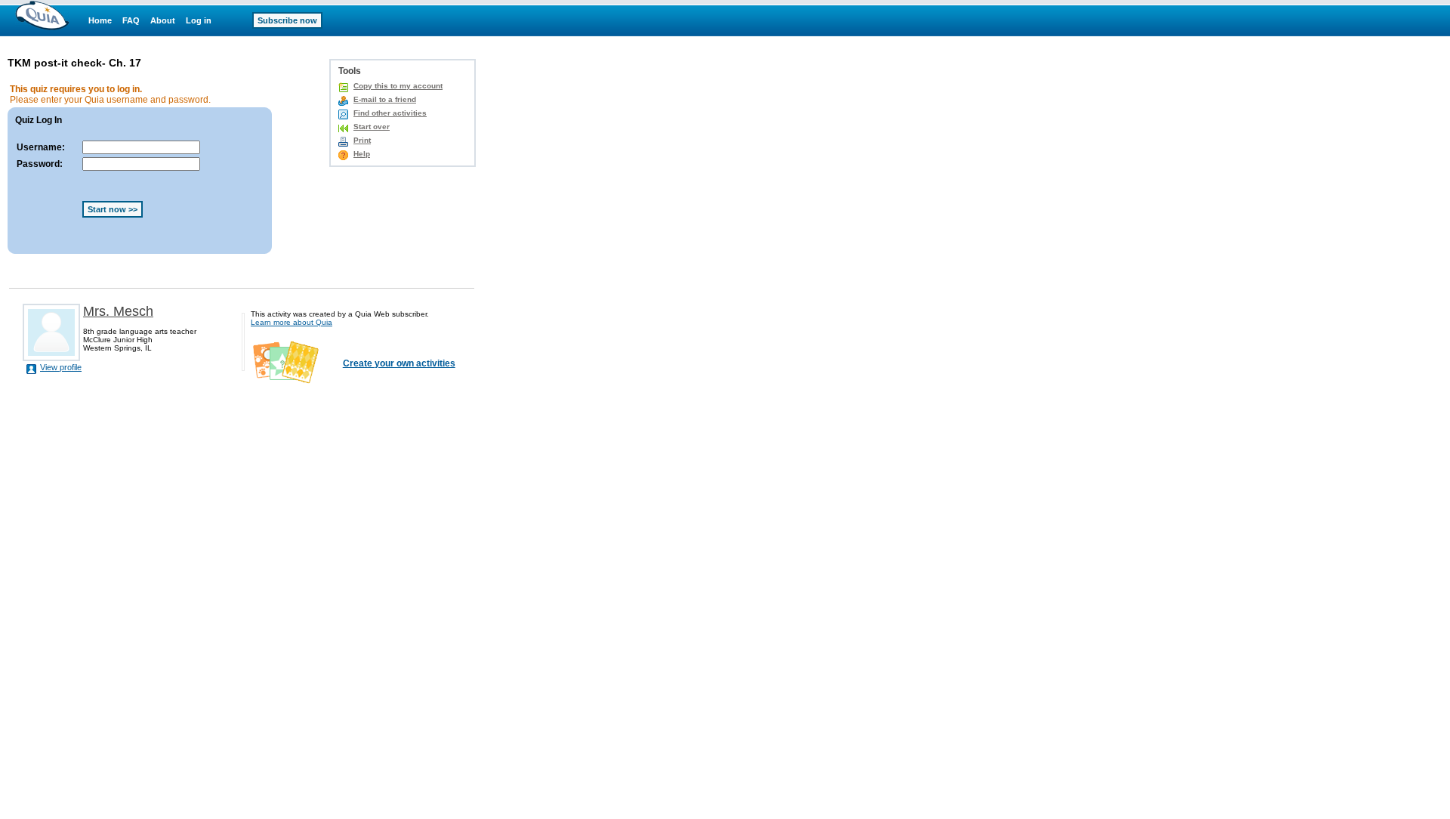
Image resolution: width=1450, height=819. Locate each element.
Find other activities (390, 113)
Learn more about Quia (291, 322)
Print (362, 140)
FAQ (131, 20)
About (162, 20)
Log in (198, 20)
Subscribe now (287, 20)
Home (100, 20)
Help (361, 154)
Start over (371, 126)
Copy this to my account (398, 86)
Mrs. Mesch (118, 311)
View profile (61, 367)
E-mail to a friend (384, 99)
